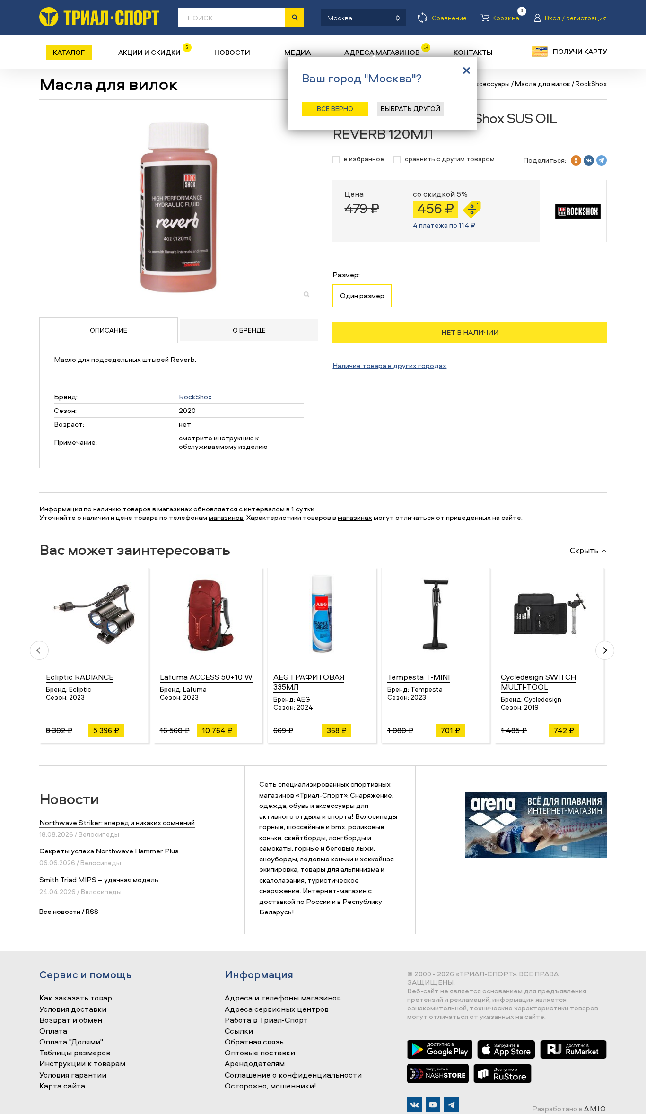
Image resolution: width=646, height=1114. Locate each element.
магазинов (226, 517)
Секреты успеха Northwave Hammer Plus (109, 851)
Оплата (53, 1031)
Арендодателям (255, 1064)
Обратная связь (254, 1042)
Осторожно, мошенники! (270, 1086)
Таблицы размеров (74, 1053)
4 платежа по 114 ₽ (444, 225)
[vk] (589, 160)
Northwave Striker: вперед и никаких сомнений (117, 822)
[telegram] (601, 160)
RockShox (195, 397)
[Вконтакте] (414, 1104)
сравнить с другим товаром (450, 159)
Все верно (335, 108)
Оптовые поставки (260, 1053)
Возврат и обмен (70, 1020)
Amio (595, 1109)
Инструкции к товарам (82, 1064)
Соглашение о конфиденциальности (293, 1075)
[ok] (576, 160)
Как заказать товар (75, 998)
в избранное (364, 159)
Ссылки (239, 1031)
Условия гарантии (72, 1075)
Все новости (59, 911)
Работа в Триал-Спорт (266, 1020)
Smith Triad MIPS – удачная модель (98, 880)
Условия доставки (72, 1009)
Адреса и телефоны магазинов (283, 998)
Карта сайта (62, 1086)
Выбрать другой (410, 108)
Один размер (362, 295)
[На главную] (99, 16)
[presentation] (39, 650)
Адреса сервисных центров (277, 1009)
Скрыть (584, 550)
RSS (92, 911)
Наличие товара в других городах (389, 365)
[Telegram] (451, 1104)
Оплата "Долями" (71, 1042)
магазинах (355, 517)
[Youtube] (433, 1104)
